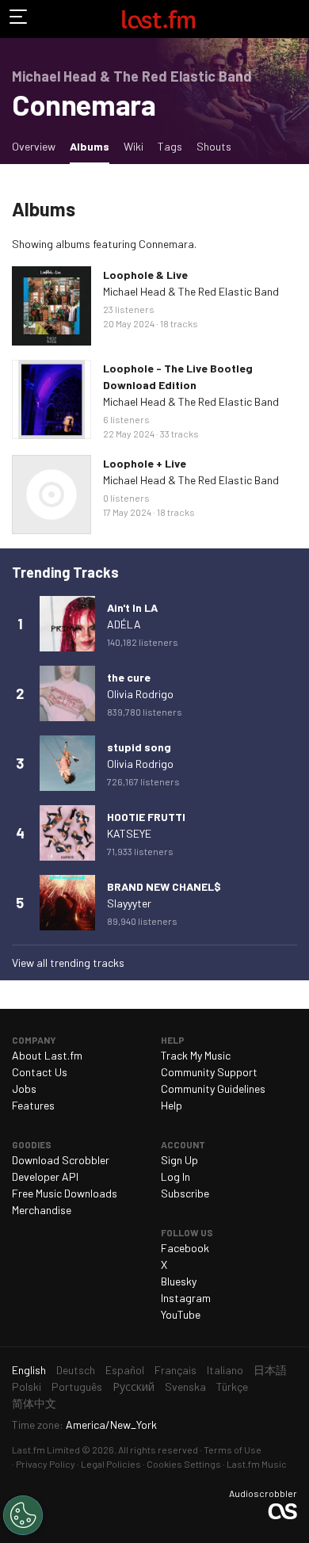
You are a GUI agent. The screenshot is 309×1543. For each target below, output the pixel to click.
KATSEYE (129, 833)
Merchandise (41, 1209)
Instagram (186, 1297)
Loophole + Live (144, 463)
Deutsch (75, 1370)
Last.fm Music (257, 1463)
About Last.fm (47, 1055)
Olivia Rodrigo (140, 694)
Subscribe (185, 1193)
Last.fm (158, 19)
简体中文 (34, 1403)
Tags (170, 146)
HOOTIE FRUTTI (146, 816)
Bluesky (178, 1281)
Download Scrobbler (60, 1160)
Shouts (213, 146)
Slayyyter (129, 903)
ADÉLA (124, 624)
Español (124, 1370)
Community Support (209, 1072)
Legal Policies (111, 1463)
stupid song (139, 747)
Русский (133, 1386)
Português (77, 1386)
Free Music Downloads (64, 1193)
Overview (33, 146)
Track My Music (196, 1055)
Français (175, 1370)
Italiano (225, 1370)
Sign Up (179, 1160)
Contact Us (39, 1072)
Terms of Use (232, 1449)
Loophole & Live (145, 274)
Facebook (185, 1248)
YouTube (180, 1314)
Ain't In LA (132, 607)
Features (33, 1105)
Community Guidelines (213, 1088)
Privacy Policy (45, 1463)
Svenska (185, 1386)
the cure (129, 677)
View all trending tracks (68, 962)
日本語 (270, 1370)
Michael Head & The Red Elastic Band (191, 291)
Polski (26, 1386)
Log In (175, 1176)
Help (171, 1105)
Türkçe (232, 1386)
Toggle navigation (19, 19)
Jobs (24, 1088)
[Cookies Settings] (23, 1515)
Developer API (45, 1176)
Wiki (133, 146)
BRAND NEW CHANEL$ (164, 886)
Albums (93, 146)
